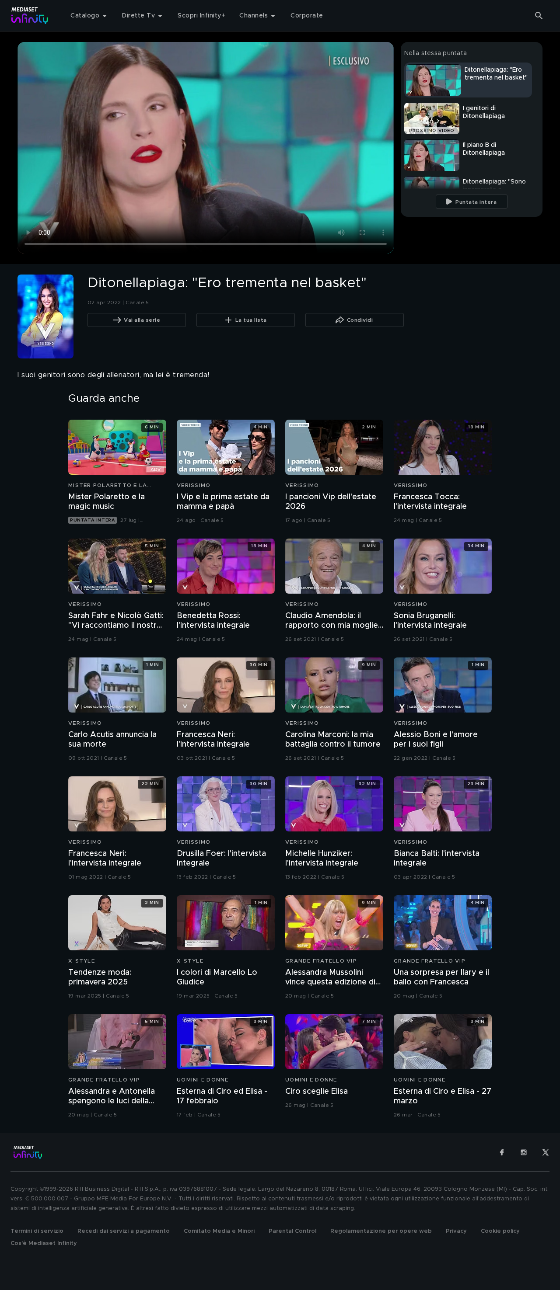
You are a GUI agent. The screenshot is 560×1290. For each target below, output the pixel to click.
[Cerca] (539, 15)
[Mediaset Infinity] (29, 15)
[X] (546, 1152)
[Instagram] (524, 1152)
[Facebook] (502, 1152)
